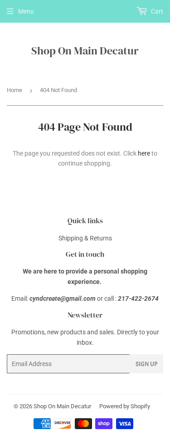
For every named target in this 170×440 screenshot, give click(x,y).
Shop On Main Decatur (85, 50)
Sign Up (146, 364)
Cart (156, 11)
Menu (26, 11)
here (144, 153)
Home (14, 90)
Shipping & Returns (85, 238)
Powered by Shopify (124, 406)
